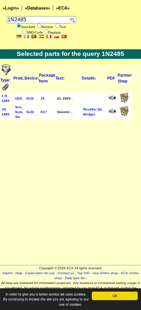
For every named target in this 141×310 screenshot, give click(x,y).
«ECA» (63, 8)
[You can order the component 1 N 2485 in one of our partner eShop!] (124, 102)
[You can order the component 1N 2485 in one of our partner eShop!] (124, 115)
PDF (111, 78)
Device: (32, 78)
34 (43, 98)
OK (114, 295)
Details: (89, 78)
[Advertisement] (70, 194)
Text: (60, 78)
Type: (5, 80)
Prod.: (19, 78)
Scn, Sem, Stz (19, 112)
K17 (44, 112)
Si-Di (30, 98)
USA (18, 98)
